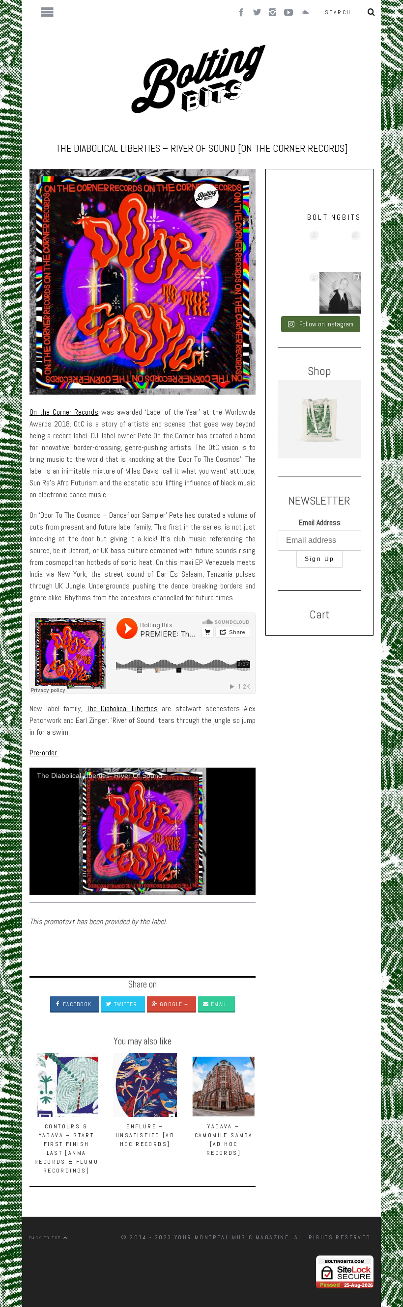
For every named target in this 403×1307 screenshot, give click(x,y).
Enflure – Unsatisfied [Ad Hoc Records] (144, 1135)
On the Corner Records (64, 412)
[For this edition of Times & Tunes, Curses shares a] (340, 293)
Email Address (320, 522)
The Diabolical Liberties (122, 708)
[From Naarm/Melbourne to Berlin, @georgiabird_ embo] (298, 251)
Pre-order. (43, 752)
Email (218, 1004)
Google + (173, 1004)
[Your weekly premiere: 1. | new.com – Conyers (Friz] (340, 251)
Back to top (46, 1237)
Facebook (76, 1004)
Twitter (124, 1004)
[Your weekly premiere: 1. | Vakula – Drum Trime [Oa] (298, 293)
